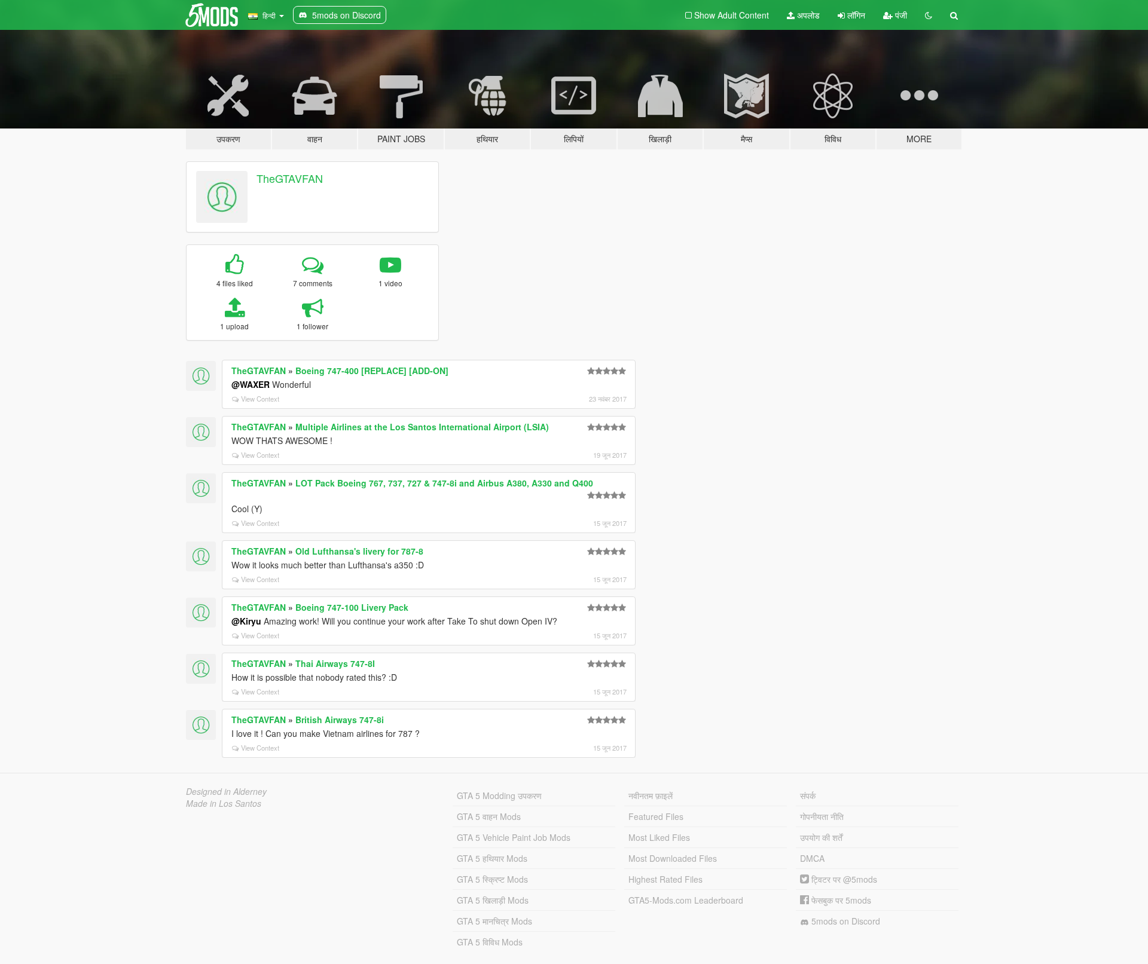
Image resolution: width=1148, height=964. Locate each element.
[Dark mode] (928, 15)
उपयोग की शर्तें (821, 837)
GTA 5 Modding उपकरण (499, 795)
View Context (260, 398)
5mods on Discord (844, 921)
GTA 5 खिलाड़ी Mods (493, 900)
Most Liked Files (659, 837)
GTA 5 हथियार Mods (492, 858)
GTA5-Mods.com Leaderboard (685, 900)
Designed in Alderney (226, 791)
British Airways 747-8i (339, 720)
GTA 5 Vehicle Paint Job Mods (513, 837)
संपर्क (808, 795)
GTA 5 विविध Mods (490, 942)
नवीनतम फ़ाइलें (650, 795)
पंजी (900, 15)
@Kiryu (246, 621)
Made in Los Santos (223, 803)
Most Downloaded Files (672, 858)
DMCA (812, 858)
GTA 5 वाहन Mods (489, 816)
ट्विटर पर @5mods (843, 879)
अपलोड (807, 15)
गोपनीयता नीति (822, 816)
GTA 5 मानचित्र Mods (494, 921)
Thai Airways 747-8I (335, 663)
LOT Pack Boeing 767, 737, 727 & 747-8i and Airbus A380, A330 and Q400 (444, 483)
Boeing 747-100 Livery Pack (351, 607)
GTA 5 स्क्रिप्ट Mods (492, 879)
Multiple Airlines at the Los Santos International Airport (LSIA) (422, 427)
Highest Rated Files (665, 879)
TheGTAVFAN (290, 178)
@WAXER (250, 384)
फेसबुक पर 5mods (840, 900)
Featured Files (655, 816)
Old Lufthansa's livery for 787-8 (359, 551)
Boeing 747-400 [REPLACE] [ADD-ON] (371, 371)
